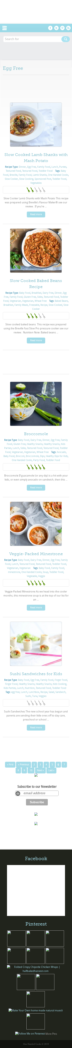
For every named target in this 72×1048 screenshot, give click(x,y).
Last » (51, 770)
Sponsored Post (43, 179)
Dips (42, 456)
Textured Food (13, 170)
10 (31, 770)
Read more (36, 214)
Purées (62, 166)
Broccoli (20, 456)
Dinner (22, 166)
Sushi (28, 696)
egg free (15, 692)
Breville (13, 175)
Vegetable (32, 576)
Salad (51, 692)
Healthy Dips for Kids (57, 456)
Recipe (43, 305)
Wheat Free (41, 301)
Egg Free (31, 166)
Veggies (42, 696)
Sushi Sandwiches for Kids (36, 674)
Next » (40, 770)
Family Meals (21, 305)
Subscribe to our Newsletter (37, 787)
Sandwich (60, 692)
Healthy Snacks (35, 444)
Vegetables (36, 183)
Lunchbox (34, 692)
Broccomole (36, 434)
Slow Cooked (55, 305)
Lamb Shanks (40, 175)
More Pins (51, 1033)
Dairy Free (48, 292)
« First (10, 764)
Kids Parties (10, 688)
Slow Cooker (11, 179)
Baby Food (24, 292)
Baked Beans (61, 301)
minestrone (14, 572)
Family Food (43, 166)
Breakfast (36, 292)
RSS (68, 28)
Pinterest (62, 28)
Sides (40, 297)
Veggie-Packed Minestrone (36, 554)
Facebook (50, 28)
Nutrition (30, 688)
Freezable (34, 305)
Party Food (39, 460)
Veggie (41, 576)
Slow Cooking (26, 179)
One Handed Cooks (58, 175)
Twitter (56, 28)
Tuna (34, 696)
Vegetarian (15, 301)
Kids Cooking (59, 684)
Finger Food (61, 680)
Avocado (61, 452)
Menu (6, 28)
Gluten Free (30, 297)
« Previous (23, 764)
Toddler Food (46, 170)
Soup (45, 572)
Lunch (54, 166)
